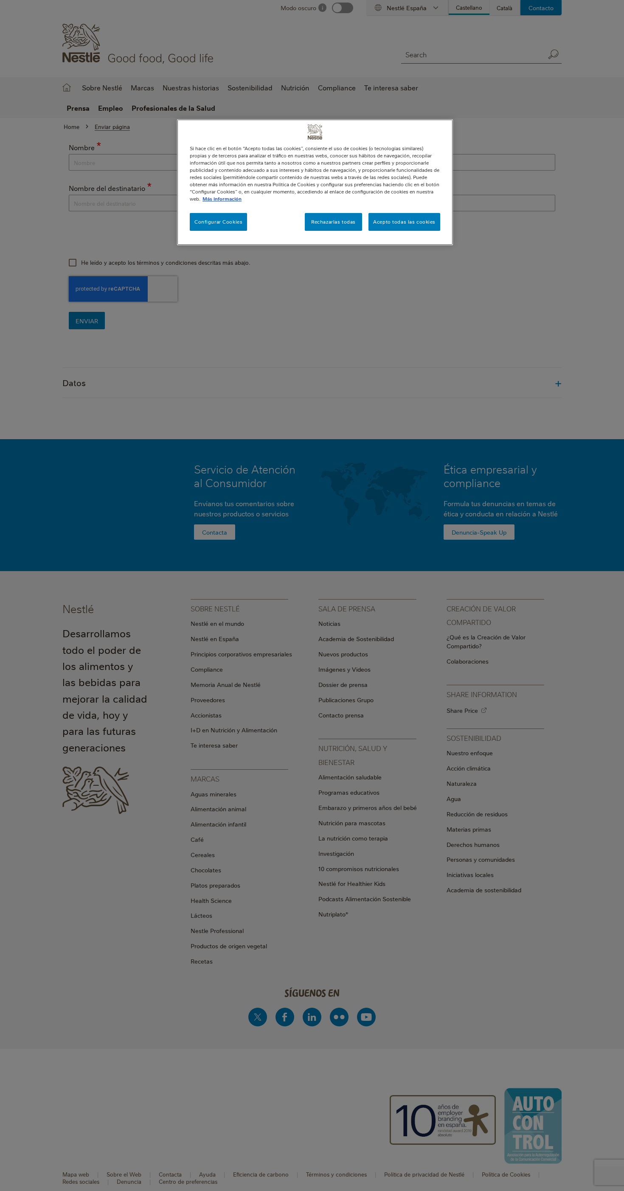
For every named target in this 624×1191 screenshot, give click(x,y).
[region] (315, 182)
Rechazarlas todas (333, 222)
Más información (222, 199)
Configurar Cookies (218, 222)
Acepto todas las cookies (404, 222)
